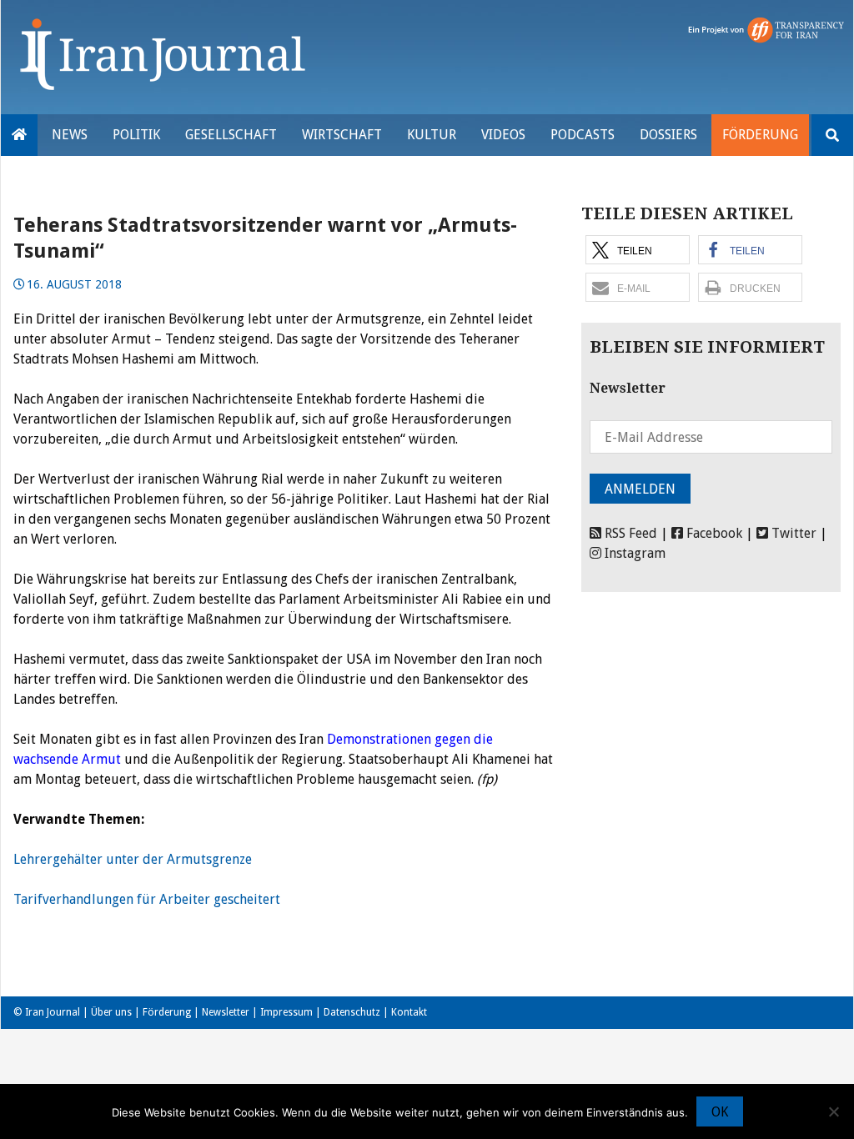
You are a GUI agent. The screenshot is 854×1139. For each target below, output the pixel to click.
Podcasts (582, 135)
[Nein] (833, 1111)
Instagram (633, 553)
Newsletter (225, 1012)
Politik (136, 135)
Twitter (792, 533)
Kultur (431, 135)
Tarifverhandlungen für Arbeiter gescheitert (146, 899)
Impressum (286, 1012)
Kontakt (409, 1012)
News (70, 135)
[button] (637, 249)
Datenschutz (352, 1012)
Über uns (111, 1012)
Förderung (760, 135)
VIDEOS (503, 135)
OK (719, 1112)
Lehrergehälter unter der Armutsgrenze (132, 859)
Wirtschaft (342, 135)
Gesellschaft (231, 135)
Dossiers (668, 135)
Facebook (712, 533)
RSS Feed (629, 533)
